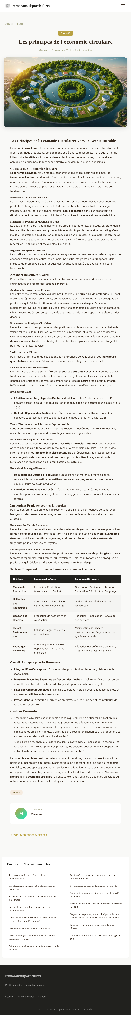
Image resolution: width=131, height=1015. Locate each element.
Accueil (9, 24)
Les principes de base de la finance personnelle (93, 885)
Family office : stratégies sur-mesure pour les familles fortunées (92, 877)
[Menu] (122, 5)
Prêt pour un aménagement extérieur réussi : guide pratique (34, 948)
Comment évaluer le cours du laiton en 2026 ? (32, 928)
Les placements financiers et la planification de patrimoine (32, 887)
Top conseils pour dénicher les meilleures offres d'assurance (32, 898)
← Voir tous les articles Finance (28, 834)
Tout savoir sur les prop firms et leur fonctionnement (27, 877)
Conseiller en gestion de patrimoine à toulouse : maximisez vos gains (32, 937)
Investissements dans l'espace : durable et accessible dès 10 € (96, 905)
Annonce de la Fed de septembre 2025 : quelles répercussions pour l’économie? (32, 919)
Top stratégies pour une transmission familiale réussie (93, 927)
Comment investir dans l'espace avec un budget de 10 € (95, 937)
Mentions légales (25, 996)
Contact (42, 996)
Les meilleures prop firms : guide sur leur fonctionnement (29, 909)
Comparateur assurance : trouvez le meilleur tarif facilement (94, 895)
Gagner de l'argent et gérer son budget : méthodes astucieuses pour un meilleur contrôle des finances (95, 916)
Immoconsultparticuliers (27, 6)
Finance (19, 24)
